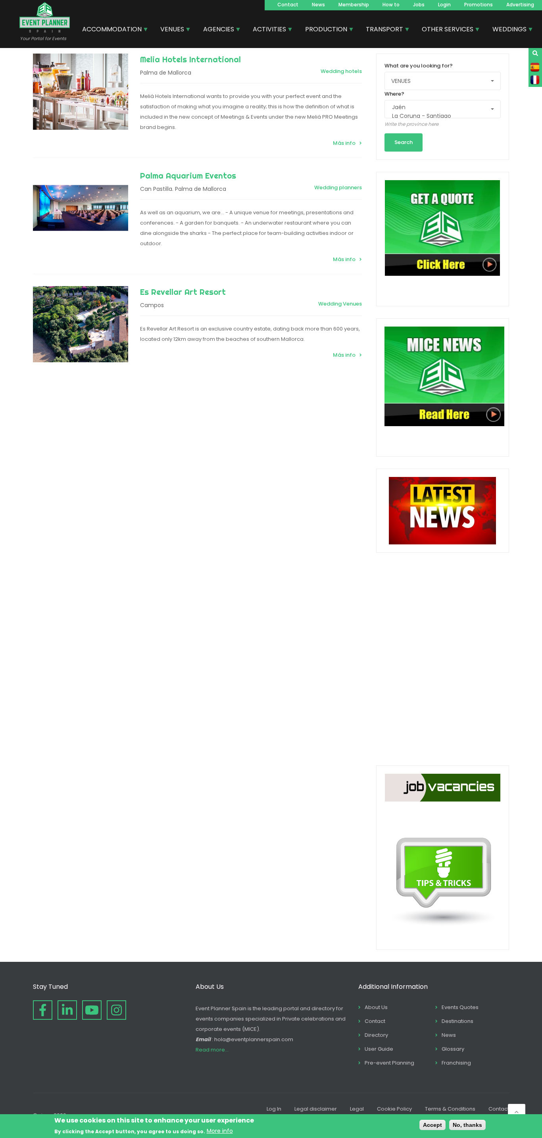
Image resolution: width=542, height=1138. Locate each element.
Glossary (453, 1049)
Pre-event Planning (389, 1063)
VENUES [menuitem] (169, 30)
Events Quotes (460, 1007)
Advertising (520, 4)
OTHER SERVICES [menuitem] (444, 30)
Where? (394, 94)
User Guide (379, 1049)
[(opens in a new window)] (43, 1010)
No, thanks (467, 1125)
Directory (376, 1035)
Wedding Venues (340, 304)
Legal (357, 1109)
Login (444, 4)
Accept (432, 1125)
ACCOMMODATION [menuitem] (109, 30)
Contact (287, 4)
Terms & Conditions (450, 1109)
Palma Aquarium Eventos (188, 176)
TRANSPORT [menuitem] (381, 30)
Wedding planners (338, 187)
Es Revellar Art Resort (183, 292)
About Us (376, 1007)
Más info (344, 143)
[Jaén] (439, 107)
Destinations (457, 1021)
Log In (274, 1109)
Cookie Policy (394, 1109)
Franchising (456, 1063)
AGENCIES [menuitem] (215, 30)
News (318, 4)
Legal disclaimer (315, 1109)
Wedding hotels (341, 71)
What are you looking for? (418, 65)
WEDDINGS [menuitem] (506, 30)
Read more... (212, 1049)
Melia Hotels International (190, 59)
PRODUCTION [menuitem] (323, 30)
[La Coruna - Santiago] (439, 116)
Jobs (419, 4)
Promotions (478, 4)
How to (391, 4)
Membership (353, 4)
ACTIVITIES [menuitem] (266, 30)
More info (220, 1131)
